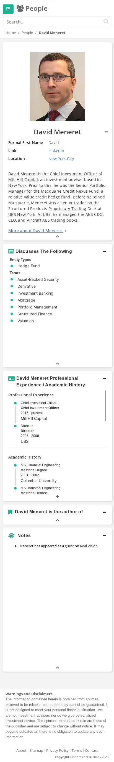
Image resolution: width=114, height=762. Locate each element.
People (27, 32)
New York (17, 185)
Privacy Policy (57, 750)
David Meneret (22, 173)
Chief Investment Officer (73, 173)
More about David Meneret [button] (35, 230)
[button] (57, 141)
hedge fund (59, 197)
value (29, 197)
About (21, 750)
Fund (94, 191)
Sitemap (36, 750)
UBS (12, 214)
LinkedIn (56, 150)
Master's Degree (34, 470)
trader (80, 202)
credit (41, 197)
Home (11, 32)
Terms (77, 750)
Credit (69, 191)
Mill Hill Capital (23, 179)
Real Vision (89, 545)
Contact (91, 750)
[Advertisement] (57, 608)
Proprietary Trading (67, 208)
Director (27, 431)
